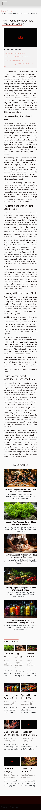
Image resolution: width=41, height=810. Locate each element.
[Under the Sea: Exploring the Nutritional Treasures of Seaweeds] (20, 511)
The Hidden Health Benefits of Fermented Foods (28, 736)
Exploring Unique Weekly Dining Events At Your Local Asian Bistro (20, 490)
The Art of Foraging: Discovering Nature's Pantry (11, 773)
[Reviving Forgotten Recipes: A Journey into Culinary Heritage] (20, 576)
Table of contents (13, 50)
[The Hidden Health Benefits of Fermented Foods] (29, 724)
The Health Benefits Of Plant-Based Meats (17, 57)
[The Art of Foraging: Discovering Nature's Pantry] (12, 761)
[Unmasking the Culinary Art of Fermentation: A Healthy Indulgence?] (20, 609)
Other (10, 11)
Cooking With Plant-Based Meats (14, 60)
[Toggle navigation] (4, 3)
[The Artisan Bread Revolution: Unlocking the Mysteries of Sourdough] (20, 543)
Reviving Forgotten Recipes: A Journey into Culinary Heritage (20, 589)
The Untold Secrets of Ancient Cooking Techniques (28, 773)
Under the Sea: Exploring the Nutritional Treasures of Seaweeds (20, 523)
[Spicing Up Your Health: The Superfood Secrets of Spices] (29, 688)
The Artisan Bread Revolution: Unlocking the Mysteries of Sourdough (20, 556)
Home (3, 11)
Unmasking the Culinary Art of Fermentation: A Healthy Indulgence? (20, 621)
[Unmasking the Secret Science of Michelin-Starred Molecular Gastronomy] (12, 724)
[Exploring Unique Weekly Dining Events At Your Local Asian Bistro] (20, 478)
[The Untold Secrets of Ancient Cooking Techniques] (29, 761)
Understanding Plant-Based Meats (15, 53)
